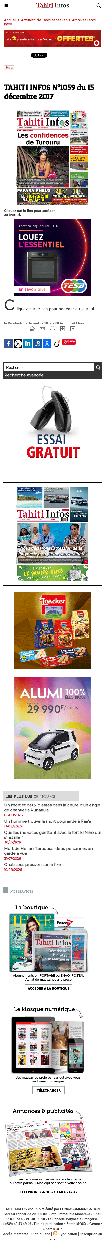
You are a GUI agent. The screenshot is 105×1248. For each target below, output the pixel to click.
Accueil (10, 20)
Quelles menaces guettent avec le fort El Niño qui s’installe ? (52, 835)
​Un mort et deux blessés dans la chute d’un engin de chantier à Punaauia (52, 807)
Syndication (67, 1234)
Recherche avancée (24, 375)
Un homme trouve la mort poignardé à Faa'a (47, 821)
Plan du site (40, 1234)
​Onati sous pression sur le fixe (32, 864)
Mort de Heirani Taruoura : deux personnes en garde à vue (48, 851)
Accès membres (15, 1234)
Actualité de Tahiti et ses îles (44, 20)
